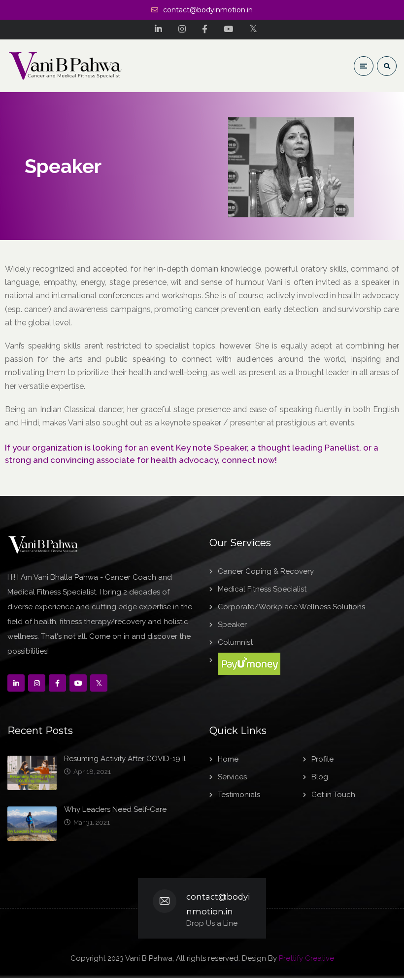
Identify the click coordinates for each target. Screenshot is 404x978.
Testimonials (239, 794)
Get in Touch (333, 794)
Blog (319, 776)
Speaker (232, 624)
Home (228, 759)
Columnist (235, 642)
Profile (322, 759)
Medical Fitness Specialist (262, 589)
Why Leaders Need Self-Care (115, 809)
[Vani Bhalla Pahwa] (65, 66)
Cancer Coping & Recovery (266, 571)
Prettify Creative (306, 958)
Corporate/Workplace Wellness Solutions (291, 606)
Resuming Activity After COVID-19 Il (125, 758)
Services (232, 776)
